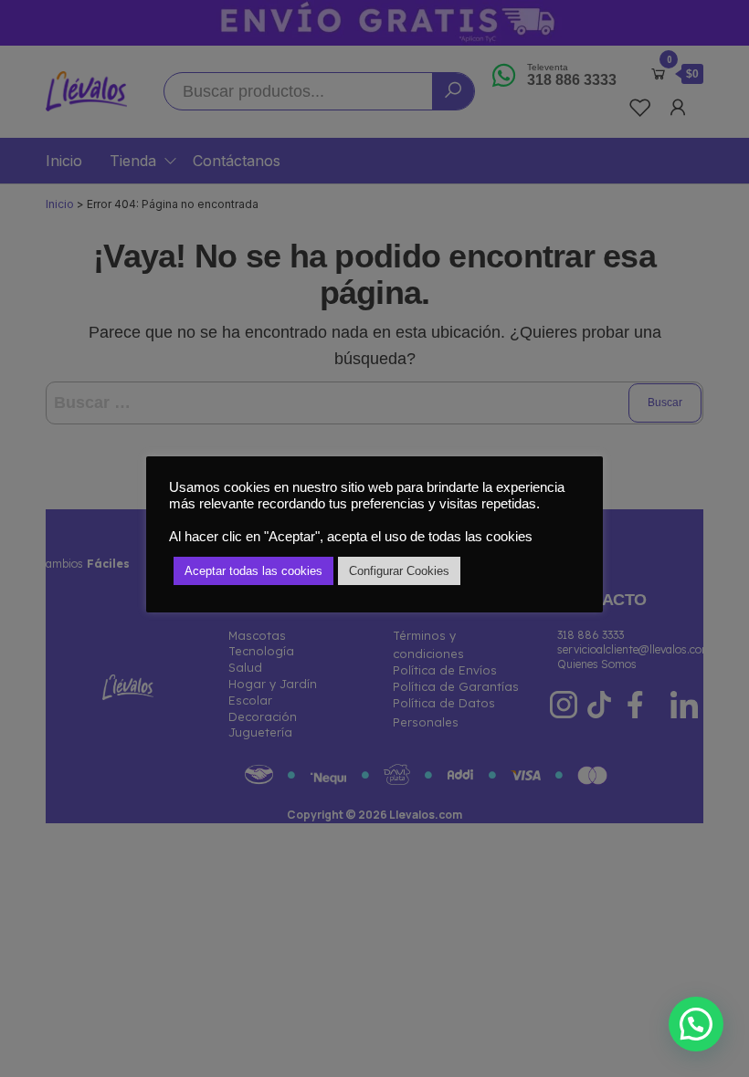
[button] (696, 1024)
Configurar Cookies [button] (399, 571)
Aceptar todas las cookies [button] (253, 571)
